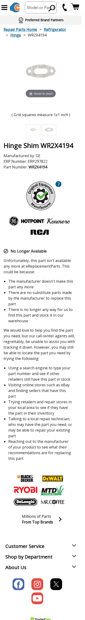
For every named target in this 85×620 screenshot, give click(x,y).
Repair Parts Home (20, 29)
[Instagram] (37, 584)
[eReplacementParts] (15, 7)
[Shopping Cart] (75, 7)
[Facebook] (18, 584)
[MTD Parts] (52, 490)
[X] (56, 584)
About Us (15, 567)
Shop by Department (28, 557)
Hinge (15, 35)
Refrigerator (55, 29)
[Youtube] (37, 598)
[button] (4, 7)
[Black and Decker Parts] (25, 478)
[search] (52, 8)
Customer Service (24, 546)
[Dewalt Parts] (52, 478)
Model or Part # (41, 7)
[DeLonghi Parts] (25, 502)
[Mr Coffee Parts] (52, 502)
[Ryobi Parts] (25, 490)
